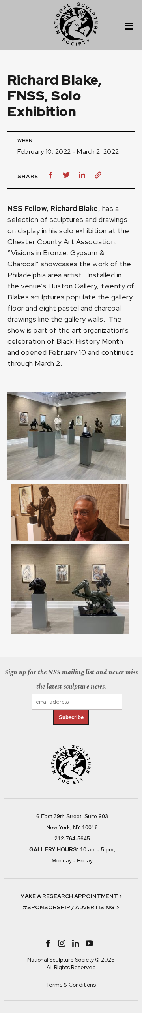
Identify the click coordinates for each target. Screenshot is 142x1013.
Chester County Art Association (61, 241)
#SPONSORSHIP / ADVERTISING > (71, 907)
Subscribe (71, 717)
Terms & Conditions (71, 984)
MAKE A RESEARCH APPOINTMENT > (71, 896)
